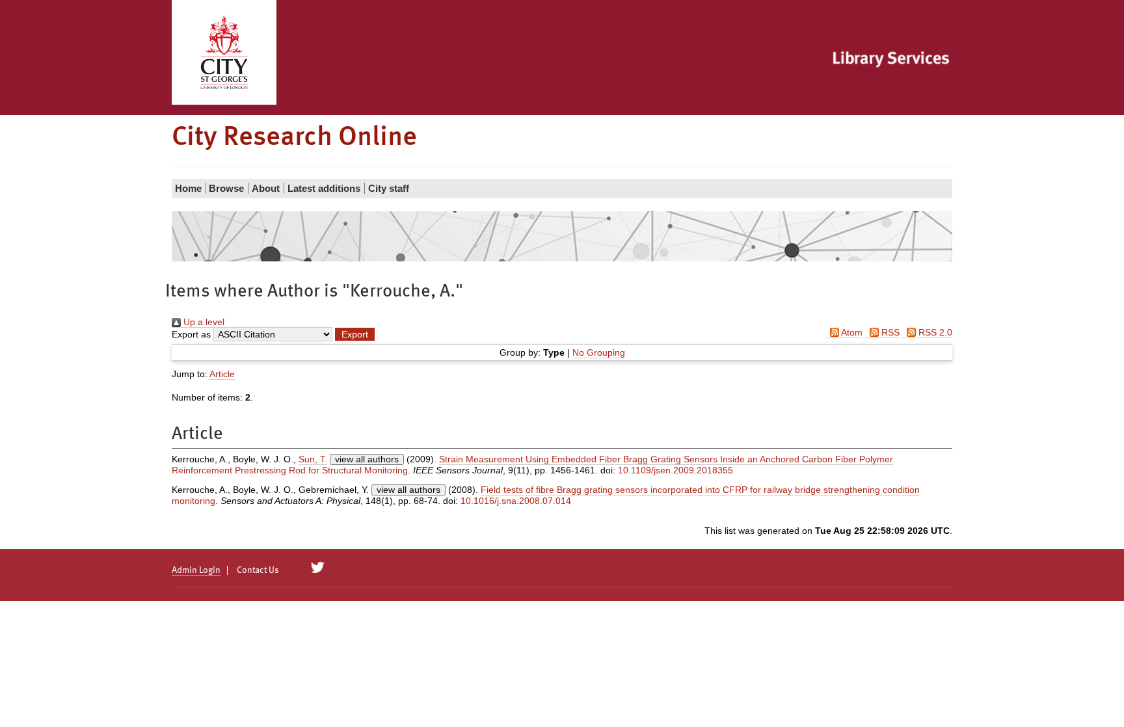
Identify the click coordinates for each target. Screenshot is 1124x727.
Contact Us (258, 570)
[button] (355, 334)
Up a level (202, 322)
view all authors (367, 459)
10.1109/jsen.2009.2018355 (675, 470)
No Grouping (598, 352)
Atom (851, 332)
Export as (191, 334)
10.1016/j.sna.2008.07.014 (516, 501)
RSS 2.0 (934, 332)
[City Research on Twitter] (318, 568)
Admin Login (196, 570)
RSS (889, 332)
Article (222, 374)
